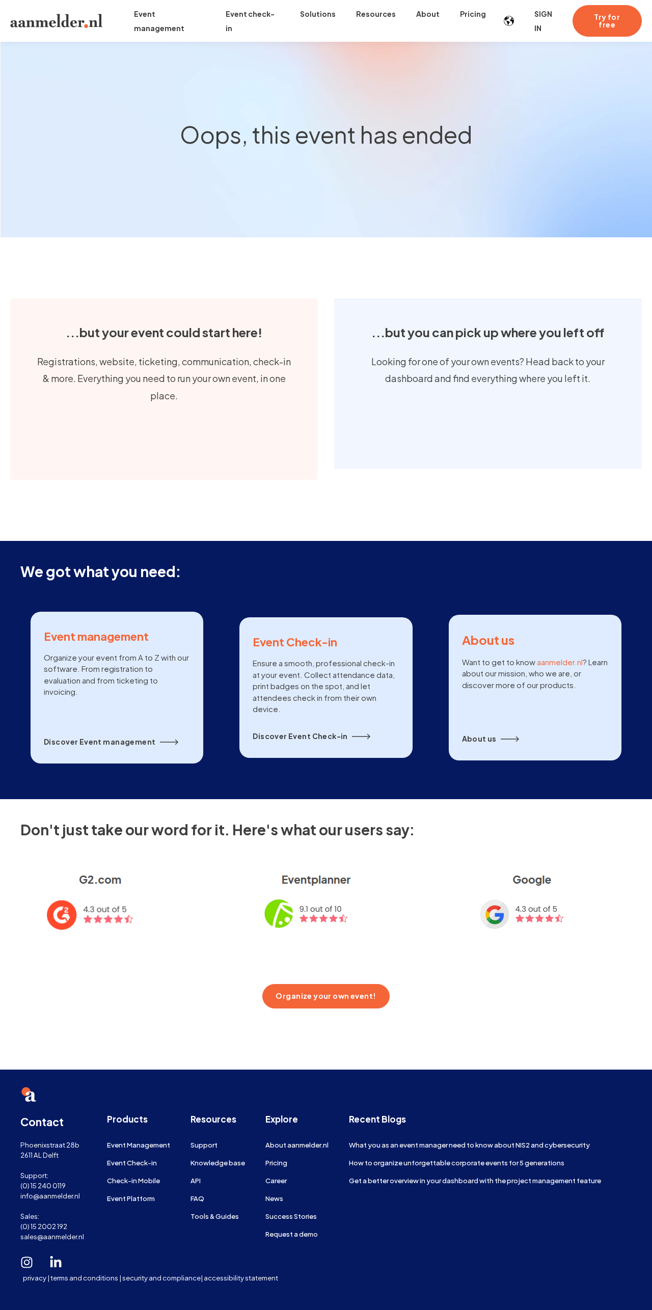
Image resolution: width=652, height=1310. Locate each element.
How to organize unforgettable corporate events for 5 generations (456, 1162)
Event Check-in (132, 1162)
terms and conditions (84, 1277)
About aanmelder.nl (297, 1144)
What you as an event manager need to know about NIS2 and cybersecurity (469, 1144)
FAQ (197, 1198)
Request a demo (291, 1234)
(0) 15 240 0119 (43, 1185)
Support (204, 1144)
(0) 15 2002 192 (43, 1226)
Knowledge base (218, 1162)
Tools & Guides (215, 1216)
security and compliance (161, 1277)
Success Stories (291, 1216)
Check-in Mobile (133, 1180)
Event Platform (131, 1198)
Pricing (276, 1162)
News (274, 1198)
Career (276, 1180)
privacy (34, 1277)
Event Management (138, 1144)
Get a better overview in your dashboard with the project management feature (475, 1180)
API (196, 1180)
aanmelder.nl (560, 662)
